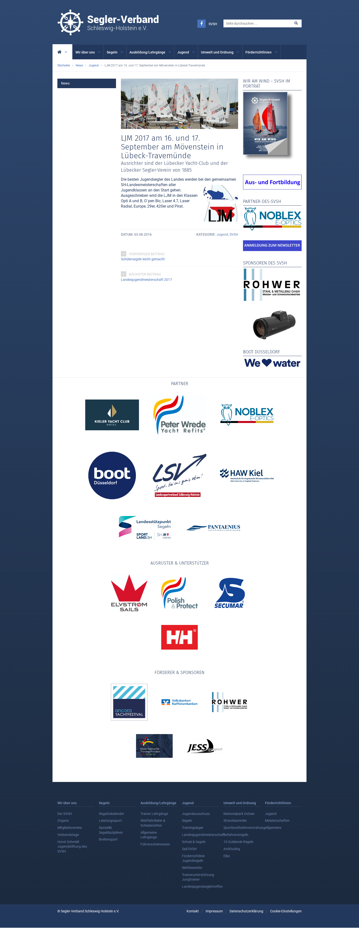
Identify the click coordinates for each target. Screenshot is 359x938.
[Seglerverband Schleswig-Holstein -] (107, 33)
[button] (296, 23)
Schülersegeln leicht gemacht (143, 259)
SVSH (213, 24)
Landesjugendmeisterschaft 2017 (146, 280)
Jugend (222, 234)
